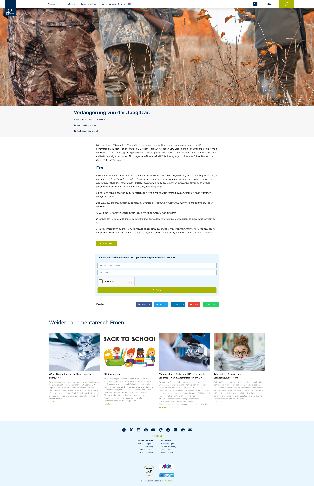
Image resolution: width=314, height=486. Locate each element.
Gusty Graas (82, 131)
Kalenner (122, 4)
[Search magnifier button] (255, 4)
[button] (144, 304)
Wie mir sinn (53, 4)
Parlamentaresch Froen (84, 119)
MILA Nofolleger (112, 374)
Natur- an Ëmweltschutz (87, 125)
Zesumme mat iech (89, 4)
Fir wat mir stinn (71, 4)
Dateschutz (169, 481)
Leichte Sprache (109, 4)
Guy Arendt (93, 131)
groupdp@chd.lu (167, 452)
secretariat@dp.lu (146, 452)
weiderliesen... (53, 402)
